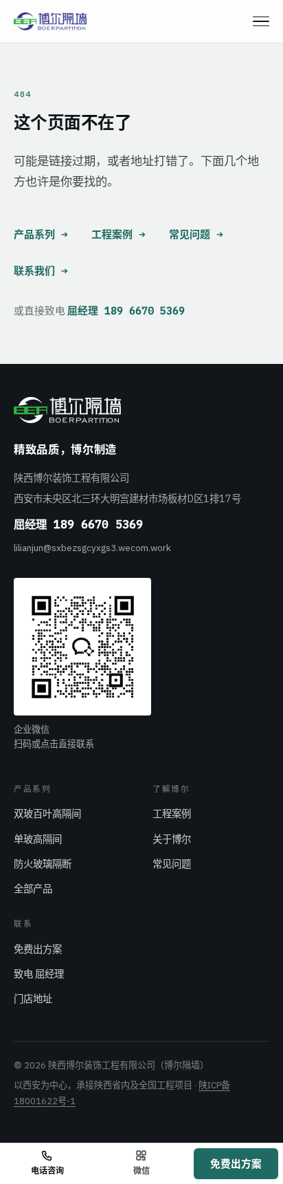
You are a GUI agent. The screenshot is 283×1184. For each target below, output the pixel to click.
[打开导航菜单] (261, 21)
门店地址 (33, 998)
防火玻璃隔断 (42, 863)
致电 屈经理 (39, 973)
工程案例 (112, 234)
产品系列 (34, 234)
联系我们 (34, 270)
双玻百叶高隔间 (47, 813)
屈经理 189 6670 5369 (126, 310)
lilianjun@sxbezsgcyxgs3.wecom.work (92, 547)
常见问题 (189, 234)
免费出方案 (38, 949)
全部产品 (33, 888)
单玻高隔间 (38, 839)
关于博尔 (171, 839)
